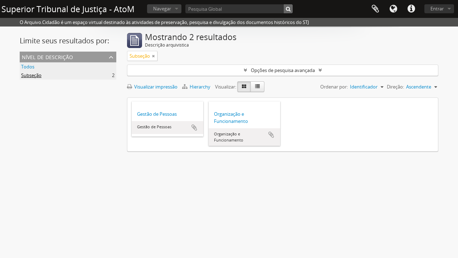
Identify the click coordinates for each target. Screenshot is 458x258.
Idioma (393, 9)
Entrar (437, 8)
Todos (27, 66)
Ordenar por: (334, 86)
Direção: (395, 86)
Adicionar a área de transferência (194, 127)
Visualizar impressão (155, 86)
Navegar (162, 8)
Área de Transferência (375, 9)
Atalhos (411, 9)
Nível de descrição (47, 56)
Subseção (31, 75)
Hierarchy (200, 86)
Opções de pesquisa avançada (283, 70)
